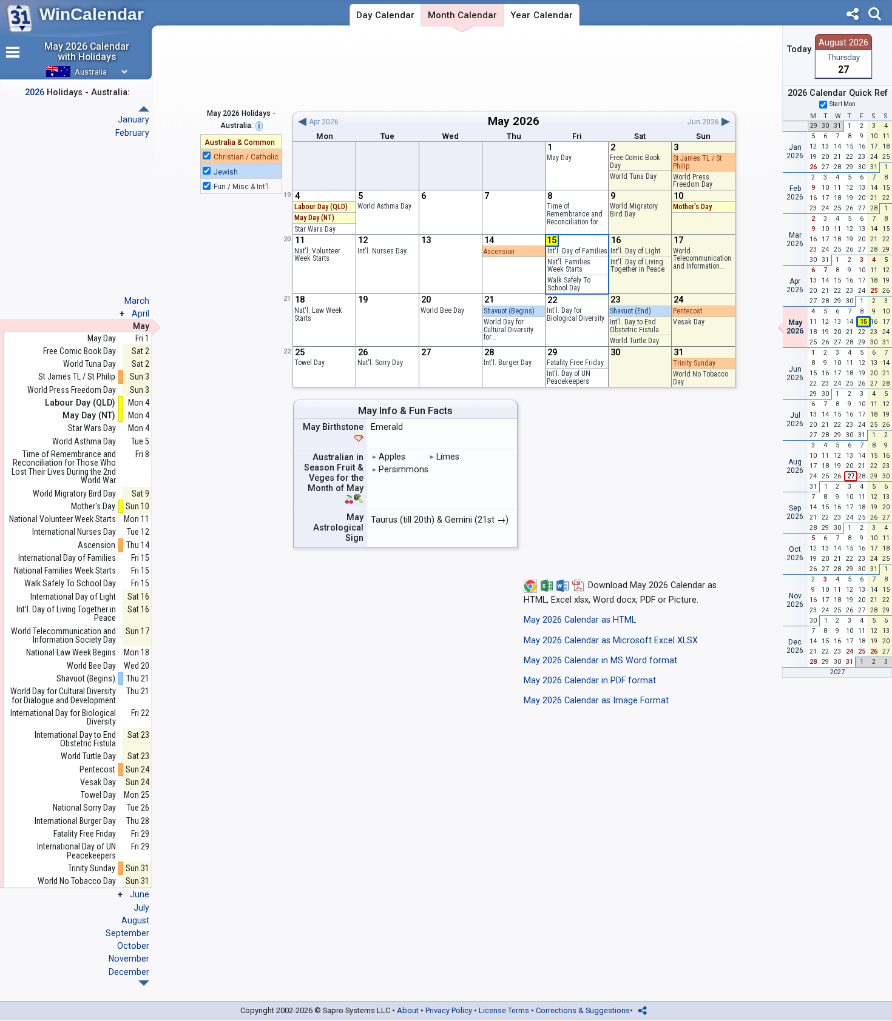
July (141, 907)
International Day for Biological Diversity (63, 717)
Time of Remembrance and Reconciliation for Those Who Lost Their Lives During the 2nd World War (64, 467)
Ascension (499, 251)
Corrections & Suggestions (583, 1010)
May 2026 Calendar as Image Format (596, 700)
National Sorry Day (84, 807)
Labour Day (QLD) (321, 207)
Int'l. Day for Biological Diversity (575, 314)
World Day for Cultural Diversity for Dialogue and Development (63, 696)
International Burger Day (75, 821)
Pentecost (687, 311)
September (127, 933)
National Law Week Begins (71, 652)
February (132, 133)
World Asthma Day (384, 206)
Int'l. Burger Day (508, 362)
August (135, 920)
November (129, 958)
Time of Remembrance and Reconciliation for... (575, 214)
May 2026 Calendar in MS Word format (600, 660)
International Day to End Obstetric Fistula (75, 739)
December (129, 972)
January (133, 119)
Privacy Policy (448, 1010)
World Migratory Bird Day (634, 210)
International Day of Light (73, 596)
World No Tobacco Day (700, 378)
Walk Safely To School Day (568, 284)
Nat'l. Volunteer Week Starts (317, 255)
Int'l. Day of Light (635, 251)
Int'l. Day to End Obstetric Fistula (634, 326)
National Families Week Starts (65, 570)
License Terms (504, 1010)
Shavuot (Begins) (509, 311)
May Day (559, 157)
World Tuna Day (633, 176)
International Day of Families (67, 558)
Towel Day (309, 362)
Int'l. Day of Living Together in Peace (637, 266)
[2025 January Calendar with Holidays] (143, 983)
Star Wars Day (315, 229)
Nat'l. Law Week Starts (318, 314)
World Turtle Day (634, 340)
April (140, 313)
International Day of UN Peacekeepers (76, 851)
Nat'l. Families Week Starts (568, 266)
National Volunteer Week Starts (62, 519)
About (408, 1010)
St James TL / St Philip (697, 162)
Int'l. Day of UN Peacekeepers (568, 377)
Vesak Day (688, 322)
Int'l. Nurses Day (382, 251)
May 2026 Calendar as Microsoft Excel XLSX (611, 640)
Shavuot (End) (630, 311)
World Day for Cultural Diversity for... (508, 329)
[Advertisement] (513, 68)
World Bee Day (442, 310)
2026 (526, 121)
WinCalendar (91, 14)
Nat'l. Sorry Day (380, 362)
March (136, 301)
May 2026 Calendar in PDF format (590, 680)
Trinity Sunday (694, 363)
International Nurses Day (74, 532)
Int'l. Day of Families (577, 251)
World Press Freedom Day (692, 181)
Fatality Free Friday (575, 362)
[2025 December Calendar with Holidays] (143, 109)
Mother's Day (692, 207)
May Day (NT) (314, 217)
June (139, 894)
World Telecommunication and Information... (702, 258)
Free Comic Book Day (635, 161)
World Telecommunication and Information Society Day (63, 635)
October (133, 946)
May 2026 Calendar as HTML (580, 620)
